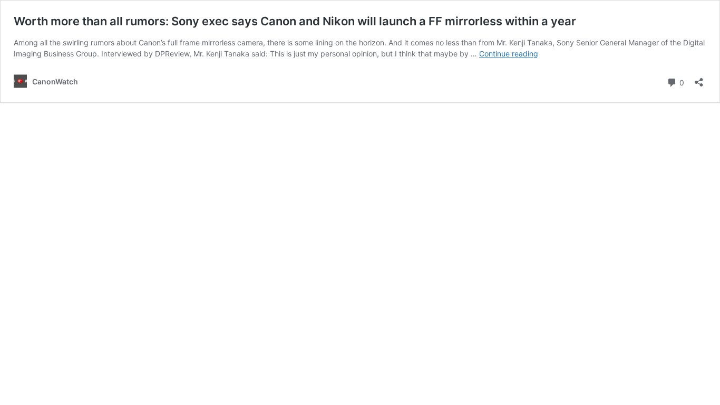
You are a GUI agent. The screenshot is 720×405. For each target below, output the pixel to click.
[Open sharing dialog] (699, 79)
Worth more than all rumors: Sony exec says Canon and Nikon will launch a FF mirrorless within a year (295, 21)
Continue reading (508, 53)
